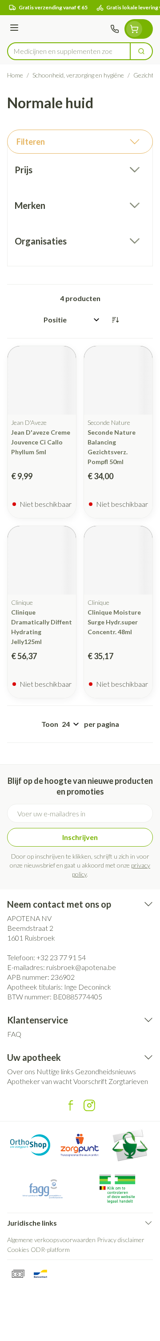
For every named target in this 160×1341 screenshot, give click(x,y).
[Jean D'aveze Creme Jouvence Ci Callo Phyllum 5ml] (42, 380)
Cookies (18, 1249)
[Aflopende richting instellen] (115, 319)
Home (15, 75)
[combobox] (69, 51)
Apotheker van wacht (39, 1081)
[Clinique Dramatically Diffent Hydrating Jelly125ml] (42, 560)
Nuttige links (55, 1071)
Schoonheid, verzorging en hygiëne (78, 75)
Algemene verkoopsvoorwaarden (51, 1239)
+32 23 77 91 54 (61, 957)
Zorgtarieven (128, 1081)
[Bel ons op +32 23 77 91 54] (114, 28)
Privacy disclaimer (120, 1239)
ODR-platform (50, 1249)
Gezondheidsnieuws (105, 1071)
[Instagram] (89, 1105)
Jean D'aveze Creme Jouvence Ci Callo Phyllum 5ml (40, 442)
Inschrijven (80, 837)
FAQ (14, 1034)
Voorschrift (90, 1081)
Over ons (21, 1071)
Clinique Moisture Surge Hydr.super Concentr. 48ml (114, 622)
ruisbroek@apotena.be (81, 967)
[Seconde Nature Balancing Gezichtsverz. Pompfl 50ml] (118, 380)
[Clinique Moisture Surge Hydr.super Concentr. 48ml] (118, 560)
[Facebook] (70, 1105)
